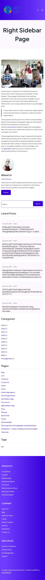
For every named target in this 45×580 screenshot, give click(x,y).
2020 (3, 342)
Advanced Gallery (8, 491)
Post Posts (5, 485)
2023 (3, 352)
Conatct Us (6, 532)
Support (5, 556)
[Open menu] (37, 10)
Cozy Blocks (6, 471)
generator (7, 149)
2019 (3, 339)
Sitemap (4, 412)
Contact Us (5, 382)
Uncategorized (6, 358)
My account (5, 402)
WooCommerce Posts (9, 488)
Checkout (4, 379)
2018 (3, 335)
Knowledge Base (8, 553)
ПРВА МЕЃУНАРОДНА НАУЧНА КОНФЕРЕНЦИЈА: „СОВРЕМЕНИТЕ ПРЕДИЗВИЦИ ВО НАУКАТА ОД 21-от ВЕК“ (21, 229)
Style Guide (5, 415)
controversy (11, 127)
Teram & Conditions (9, 546)
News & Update (7, 522)
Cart (2, 376)
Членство (5, 432)
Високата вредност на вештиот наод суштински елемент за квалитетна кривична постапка (21, 308)
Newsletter (6, 529)
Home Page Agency (8, 392)
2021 (3, 345)
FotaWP (5, 475)
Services (5, 525)
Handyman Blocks (8, 481)
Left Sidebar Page (7, 399)
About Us (5, 509)
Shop (3, 409)
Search (38, 204)
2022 (3, 348)
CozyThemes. (6, 572)
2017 (3, 332)
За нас (3, 419)
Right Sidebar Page (8, 405)
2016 (3, 329)
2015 (3, 325)
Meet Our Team (7, 515)
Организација (6, 422)
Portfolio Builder (8, 495)
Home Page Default (8, 396)
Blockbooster (6, 478)
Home (3, 386)
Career (4, 519)
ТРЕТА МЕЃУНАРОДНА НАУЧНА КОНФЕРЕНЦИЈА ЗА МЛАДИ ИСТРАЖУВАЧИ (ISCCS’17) (22, 291)
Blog (2, 355)
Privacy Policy (7, 550)
